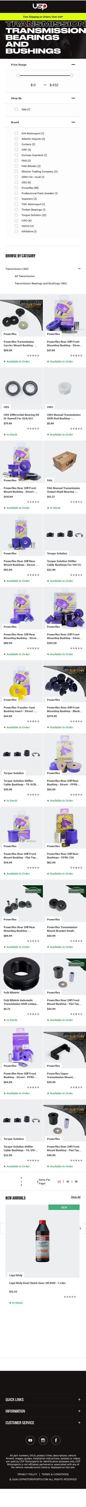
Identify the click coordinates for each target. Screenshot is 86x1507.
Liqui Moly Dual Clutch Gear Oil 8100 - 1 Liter (37, 1283)
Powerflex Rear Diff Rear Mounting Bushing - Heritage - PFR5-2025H (19, 928)
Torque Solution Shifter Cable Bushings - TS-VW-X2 (20, 1148)
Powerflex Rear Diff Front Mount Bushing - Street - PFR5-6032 (20, 489)
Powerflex (10, 334)
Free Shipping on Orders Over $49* (43, 16)
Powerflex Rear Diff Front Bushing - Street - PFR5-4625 (20, 1075)
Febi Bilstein (11, 992)
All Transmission (25, 276)
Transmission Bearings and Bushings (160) (41, 283)
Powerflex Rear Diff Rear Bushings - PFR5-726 (63, 855)
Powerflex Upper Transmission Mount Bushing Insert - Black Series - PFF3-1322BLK (62, 1075)
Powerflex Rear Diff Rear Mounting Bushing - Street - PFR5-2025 (20, 635)
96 (76, 1181)
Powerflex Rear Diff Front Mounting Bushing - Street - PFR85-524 (64, 343)
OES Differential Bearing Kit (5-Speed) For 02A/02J (21, 416)
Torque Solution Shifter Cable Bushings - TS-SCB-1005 (20, 782)
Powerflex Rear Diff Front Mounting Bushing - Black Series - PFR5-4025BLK (63, 709)
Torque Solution (57, 553)
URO (50, 407)
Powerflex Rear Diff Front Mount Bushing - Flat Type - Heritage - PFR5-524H (64, 1001)
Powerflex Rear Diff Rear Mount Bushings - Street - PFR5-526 (20, 562)
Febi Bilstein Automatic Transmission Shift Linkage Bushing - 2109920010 (21, 1001)
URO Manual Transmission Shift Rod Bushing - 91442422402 (64, 416)
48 (67, 1181)
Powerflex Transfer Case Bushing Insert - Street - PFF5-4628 (19, 709)
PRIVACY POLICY (27, 1474)
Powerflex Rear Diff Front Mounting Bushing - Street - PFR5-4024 (64, 635)
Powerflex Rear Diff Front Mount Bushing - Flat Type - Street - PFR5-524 (21, 855)
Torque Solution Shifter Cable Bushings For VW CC (64, 562)
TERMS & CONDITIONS (55, 1474)
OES (6, 407)
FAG (49, 480)
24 (59, 1181)
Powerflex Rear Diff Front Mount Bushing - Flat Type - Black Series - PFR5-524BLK (64, 1148)
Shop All (75, 1197)
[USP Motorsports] (43, 6)
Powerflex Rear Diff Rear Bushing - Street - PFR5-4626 (63, 782)
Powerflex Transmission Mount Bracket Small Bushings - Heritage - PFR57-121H (62, 928)
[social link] (30, 1440)
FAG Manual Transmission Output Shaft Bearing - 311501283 (63, 489)
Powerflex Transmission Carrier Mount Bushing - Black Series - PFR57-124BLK (19, 343)
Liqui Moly (15, 1275)
